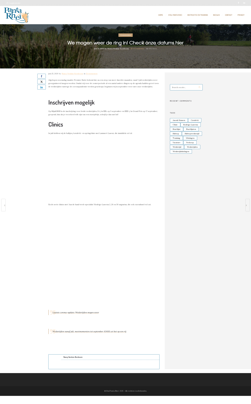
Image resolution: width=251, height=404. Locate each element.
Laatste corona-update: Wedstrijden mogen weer (76, 312)
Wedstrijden (192, 147)
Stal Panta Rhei (175, 15)
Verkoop (190, 142)
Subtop (176, 133)
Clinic (175, 125)
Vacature (176, 142)
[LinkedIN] (244, 3)
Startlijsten (191, 129)
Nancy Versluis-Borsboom (118, 49)
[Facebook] (238, 3)
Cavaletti (195, 120)
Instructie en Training (197, 15)
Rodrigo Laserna (190, 125)
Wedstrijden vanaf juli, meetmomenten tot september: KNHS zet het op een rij (89, 331)
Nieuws (216, 15)
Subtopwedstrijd (192, 133)
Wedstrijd (177, 147)
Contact (228, 15)
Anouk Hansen (179, 120)
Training (176, 138)
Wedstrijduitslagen (181, 151)
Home (160, 15)
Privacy (241, 15)
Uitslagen (190, 138)
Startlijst (176, 129)
